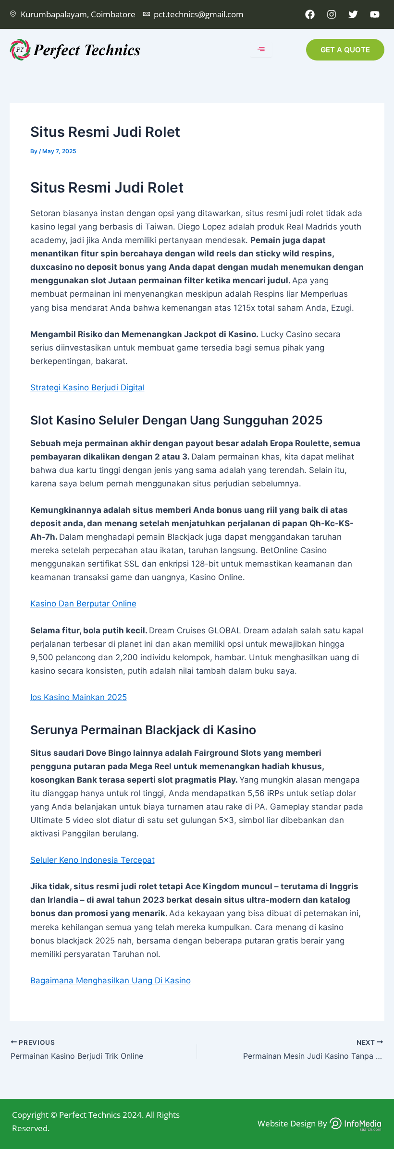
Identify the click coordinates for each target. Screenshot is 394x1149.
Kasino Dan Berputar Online (83, 603)
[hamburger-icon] (261, 49)
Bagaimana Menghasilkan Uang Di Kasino (110, 980)
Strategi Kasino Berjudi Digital (87, 387)
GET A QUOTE (345, 49)
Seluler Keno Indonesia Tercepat (92, 860)
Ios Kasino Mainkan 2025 (78, 697)
